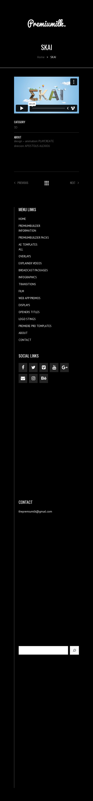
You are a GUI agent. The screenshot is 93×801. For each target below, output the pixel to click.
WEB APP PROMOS (29, 298)
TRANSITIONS (27, 284)
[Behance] (43, 378)
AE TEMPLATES (28, 244)
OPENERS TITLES (29, 312)
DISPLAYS (24, 305)
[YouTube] (54, 367)
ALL (21, 249)
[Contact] (23, 378)
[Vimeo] (43, 367)
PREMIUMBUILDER (29, 226)
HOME (22, 219)
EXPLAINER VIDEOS (30, 263)
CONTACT (25, 340)
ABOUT (23, 333)
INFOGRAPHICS (28, 277)
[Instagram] (33, 378)
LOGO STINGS (27, 319)
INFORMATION (27, 231)
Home (41, 57)
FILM (21, 291)
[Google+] (64, 367)
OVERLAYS (25, 256)
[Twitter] (33, 367)
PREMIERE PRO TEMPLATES (35, 326)
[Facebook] (23, 367)
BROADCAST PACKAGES (33, 270)
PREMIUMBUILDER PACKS (34, 237)
